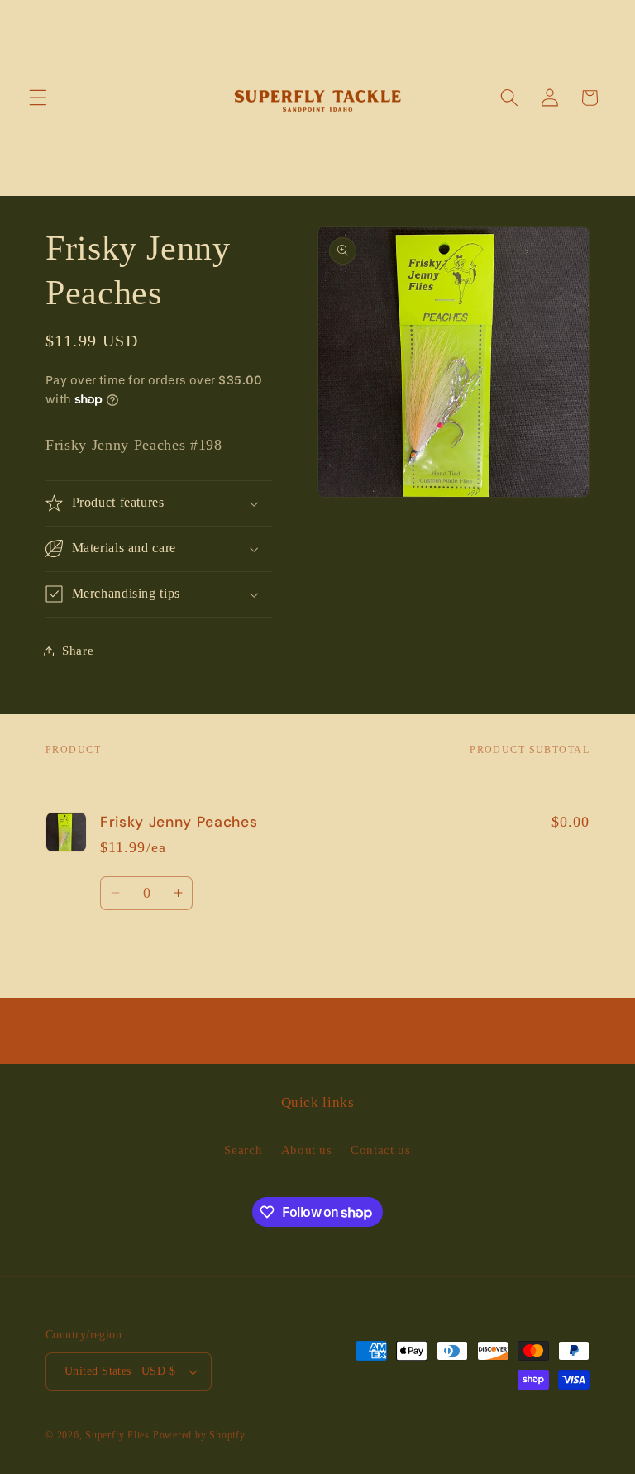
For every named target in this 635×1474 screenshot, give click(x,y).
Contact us (381, 1149)
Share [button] (77, 650)
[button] (38, 97)
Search (243, 1149)
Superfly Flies (117, 1435)
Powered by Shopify (199, 1435)
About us (306, 1149)
